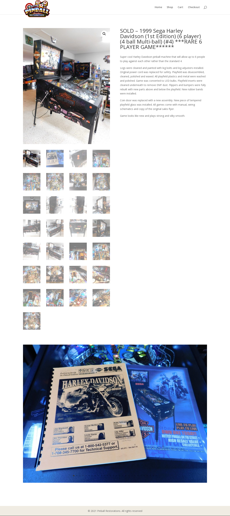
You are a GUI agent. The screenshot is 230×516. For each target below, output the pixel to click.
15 (116, 475)
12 (107, 475)
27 (153, 475)
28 (156, 475)
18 (125, 475)
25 (147, 475)
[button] (104, 34)
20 (131, 475)
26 (150, 475)
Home (158, 7)
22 (138, 475)
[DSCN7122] (115, 481)
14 (113, 475)
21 (134, 475)
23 (141, 475)
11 (104, 475)
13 (110, 475)
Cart (180, 7)
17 (122, 475)
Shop (170, 7)
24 (144, 475)
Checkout (194, 7)
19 (128, 475)
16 (119, 475)
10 (101, 475)
